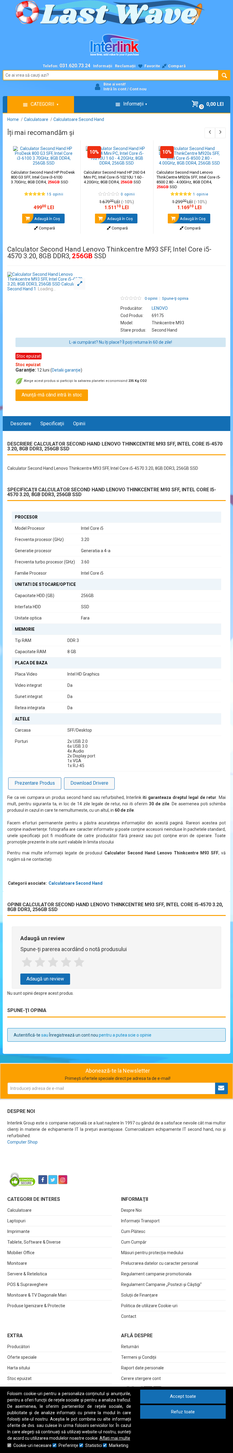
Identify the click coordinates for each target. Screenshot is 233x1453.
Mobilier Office (21, 1252)
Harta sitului (18, 1367)
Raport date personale (142, 1367)
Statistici (93, 1445)
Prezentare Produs (35, 783)
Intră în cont (114, 89)
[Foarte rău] (26, 962)
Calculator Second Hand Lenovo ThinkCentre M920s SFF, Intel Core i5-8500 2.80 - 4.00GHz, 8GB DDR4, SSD (189, 179)
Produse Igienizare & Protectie (36, 1305)
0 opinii (151, 298)
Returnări (130, 1346)
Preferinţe (68, 1445)
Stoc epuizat (19, 1378)
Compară (46, 228)
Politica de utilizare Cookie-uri (149, 1305)
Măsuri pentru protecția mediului (152, 1252)
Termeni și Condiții (138, 1357)
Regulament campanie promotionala (156, 1273)
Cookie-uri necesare (32, 1445)
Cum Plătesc (133, 1231)
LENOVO (160, 308)
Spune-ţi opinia (175, 298)
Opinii (79, 423)
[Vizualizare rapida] (67, 159)
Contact (128, 1316)
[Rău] (39, 962)
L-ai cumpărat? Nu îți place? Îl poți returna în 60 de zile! (120, 342)
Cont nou (138, 89)
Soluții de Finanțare (139, 1295)
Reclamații (125, 66)
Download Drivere (89, 783)
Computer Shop (22, 1142)
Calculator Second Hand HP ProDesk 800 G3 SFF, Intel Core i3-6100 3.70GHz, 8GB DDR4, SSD (43, 177)
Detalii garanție (66, 370)
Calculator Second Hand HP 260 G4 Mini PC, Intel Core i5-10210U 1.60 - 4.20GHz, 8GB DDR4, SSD (114, 177)
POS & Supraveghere (27, 1284)
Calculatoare (19, 1210)
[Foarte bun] (66, 962)
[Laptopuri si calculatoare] (45, 1164)
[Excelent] (79, 962)
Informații (102, 66)
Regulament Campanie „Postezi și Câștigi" (161, 1284)
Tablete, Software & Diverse (34, 1242)
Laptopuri (16, 1220)
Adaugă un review (45, 979)
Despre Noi (131, 1210)
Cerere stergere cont (141, 1378)
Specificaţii (52, 423)
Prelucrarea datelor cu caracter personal (159, 1263)
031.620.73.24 (74, 65)
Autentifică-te (27, 1035)
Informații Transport (140, 1220)
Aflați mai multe (115, 1438)
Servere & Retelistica (27, 1273)
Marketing (118, 1445)
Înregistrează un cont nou (73, 1035)
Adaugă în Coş (46, 218)
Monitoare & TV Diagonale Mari (36, 1295)
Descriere (20, 423)
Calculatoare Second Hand (76, 883)
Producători (18, 1346)
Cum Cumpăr (134, 1242)
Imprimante (18, 1231)
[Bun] (52, 962)
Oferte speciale (22, 1357)
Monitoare (17, 1263)
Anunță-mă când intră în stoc (52, 395)
